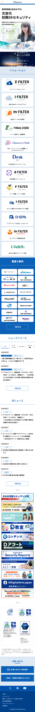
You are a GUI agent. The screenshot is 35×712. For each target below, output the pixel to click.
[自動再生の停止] (32, 49)
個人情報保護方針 (7, 701)
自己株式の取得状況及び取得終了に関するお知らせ (18, 451)
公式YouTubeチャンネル (24, 688)
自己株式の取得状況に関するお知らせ (15, 464)
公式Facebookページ (17, 688)
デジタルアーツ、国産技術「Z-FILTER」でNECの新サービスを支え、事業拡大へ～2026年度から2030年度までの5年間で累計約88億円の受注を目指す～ (18, 418)
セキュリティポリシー (8, 703)
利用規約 (4, 706)
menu (2, 2)
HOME (4, 694)
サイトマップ (5, 696)
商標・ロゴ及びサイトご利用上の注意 (12, 699)
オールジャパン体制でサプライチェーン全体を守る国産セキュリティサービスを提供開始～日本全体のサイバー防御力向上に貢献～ (18, 436)
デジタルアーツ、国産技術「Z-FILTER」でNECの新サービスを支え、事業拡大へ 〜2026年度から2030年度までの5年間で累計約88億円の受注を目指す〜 (18, 376)
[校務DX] (17, 28)
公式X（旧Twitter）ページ (10, 688)
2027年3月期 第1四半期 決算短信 (13, 475)
